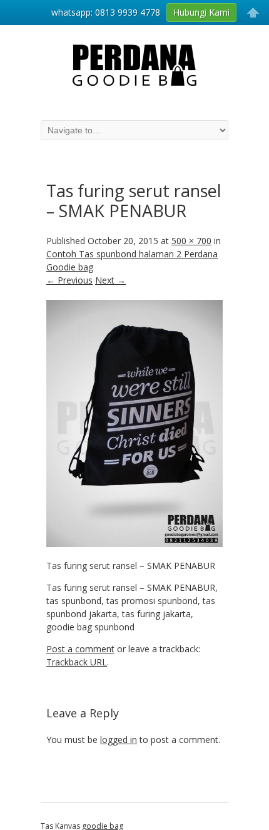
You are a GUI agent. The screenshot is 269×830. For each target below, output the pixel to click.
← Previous (69, 280)
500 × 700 (191, 241)
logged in (118, 739)
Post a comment (80, 649)
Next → (110, 280)
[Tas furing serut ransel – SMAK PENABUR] (134, 544)
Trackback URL (76, 662)
